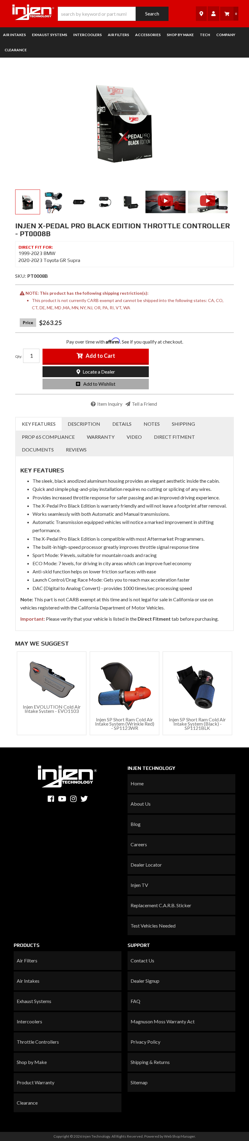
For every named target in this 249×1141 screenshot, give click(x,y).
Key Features (39, 424)
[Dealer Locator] (201, 13)
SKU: (20, 276)
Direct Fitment (174, 437)
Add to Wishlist (99, 384)
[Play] (165, 200)
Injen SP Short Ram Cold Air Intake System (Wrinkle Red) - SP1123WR (124, 723)
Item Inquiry (109, 404)
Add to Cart (100, 355)
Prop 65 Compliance (48, 437)
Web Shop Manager (179, 1136)
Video (134, 437)
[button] (113, 14)
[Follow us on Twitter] (84, 798)
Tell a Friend (144, 404)
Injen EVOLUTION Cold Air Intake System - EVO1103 (52, 709)
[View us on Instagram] (73, 798)
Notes (152, 424)
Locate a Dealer (98, 371)
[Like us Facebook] (51, 798)
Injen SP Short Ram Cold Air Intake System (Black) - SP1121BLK (197, 723)
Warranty (100, 437)
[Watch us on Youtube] (62, 798)
